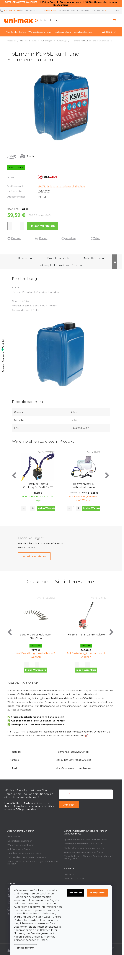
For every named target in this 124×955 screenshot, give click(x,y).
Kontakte (96, 10)
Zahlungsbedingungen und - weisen (26, 857)
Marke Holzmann (93, 258)
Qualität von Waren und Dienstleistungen (85, 839)
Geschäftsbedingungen (19, 840)
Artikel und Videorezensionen (74, 10)
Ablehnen (75, 892)
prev (14, 475)
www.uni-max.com (74, 878)
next (107, 475)
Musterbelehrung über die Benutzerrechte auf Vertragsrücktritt (88, 857)
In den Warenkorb (43, 225)
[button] (35, 670)
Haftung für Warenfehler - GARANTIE (83, 843)
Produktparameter (59, 258)
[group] (36, 637)
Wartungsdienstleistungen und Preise (83, 852)
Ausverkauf (50, 10)
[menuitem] (15, 31)
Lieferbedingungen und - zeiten (24, 853)
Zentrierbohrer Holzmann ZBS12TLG (36, 636)
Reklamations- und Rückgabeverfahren (84, 848)
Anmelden (68, 804)
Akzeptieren (97, 892)
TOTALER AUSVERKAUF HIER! (21, 2)
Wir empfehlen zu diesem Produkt (61, 265)
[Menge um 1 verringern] (10, 226)
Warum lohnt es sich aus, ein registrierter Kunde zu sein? (32, 862)
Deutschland (70, 874)
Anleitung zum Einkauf (19, 849)
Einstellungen (25, 947)
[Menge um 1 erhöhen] (22, 226)
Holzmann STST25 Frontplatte (86, 634)
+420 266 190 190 (12, 10)
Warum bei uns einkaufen (20, 845)
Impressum (13, 836)
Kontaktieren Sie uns (34, 556)
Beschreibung (26, 258)
